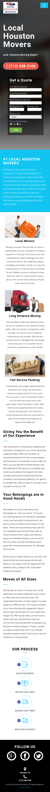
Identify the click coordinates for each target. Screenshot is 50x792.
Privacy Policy (25, 787)
